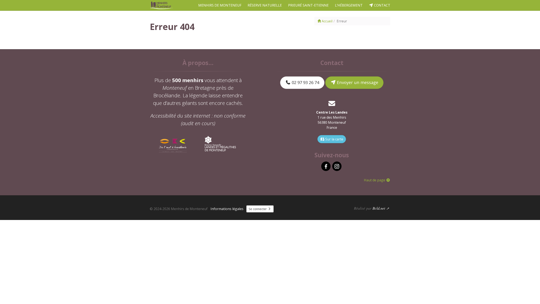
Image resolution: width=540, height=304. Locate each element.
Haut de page (375, 180)
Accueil (326, 21)
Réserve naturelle (265, 5)
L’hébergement (349, 5)
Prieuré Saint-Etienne (308, 5)
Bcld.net (379, 208)
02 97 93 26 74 (305, 82)
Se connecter (258, 209)
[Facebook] (326, 166)
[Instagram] (337, 166)
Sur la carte (333, 139)
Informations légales (227, 208)
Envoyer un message (357, 82)
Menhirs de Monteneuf (219, 5)
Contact (381, 5)
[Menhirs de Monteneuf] (162, 5)
